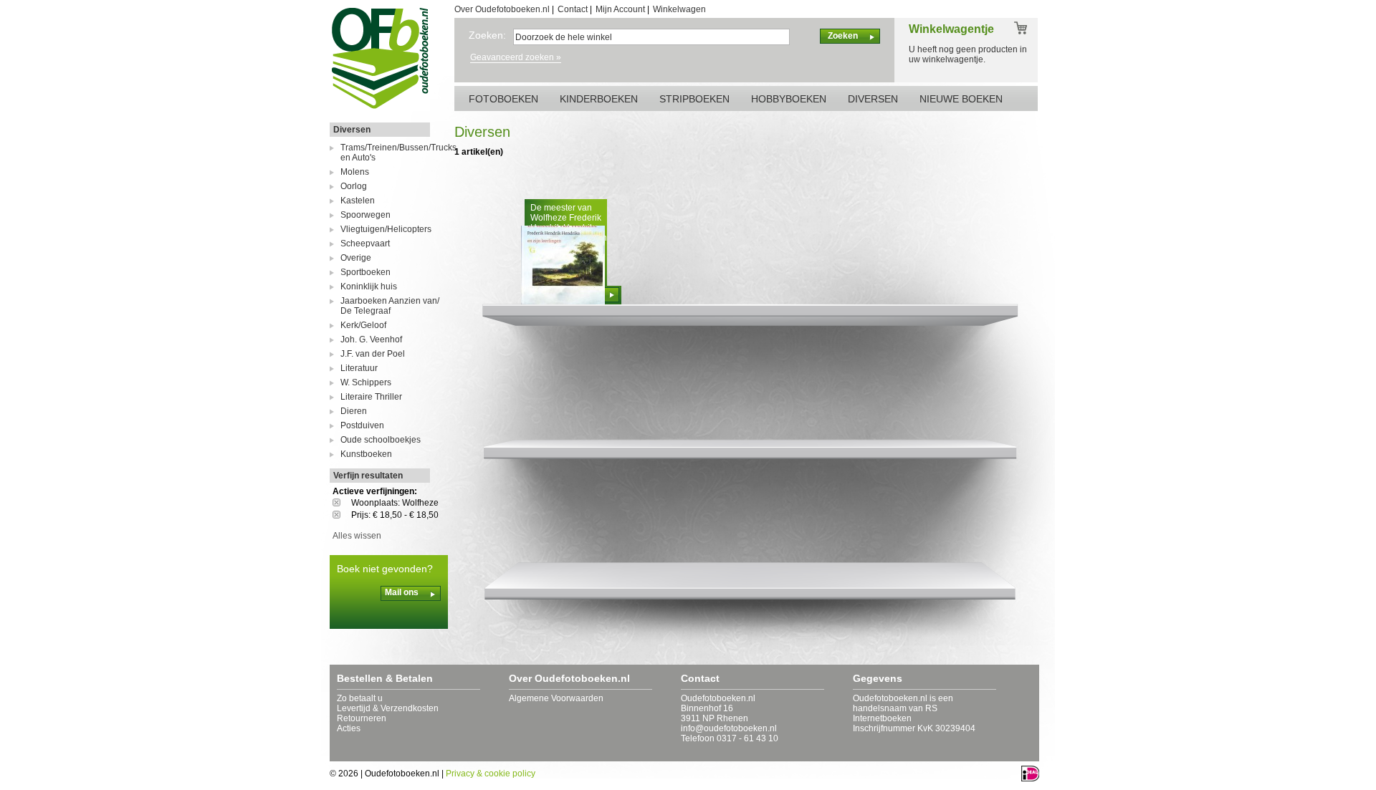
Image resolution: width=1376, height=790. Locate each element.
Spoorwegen (365, 215)
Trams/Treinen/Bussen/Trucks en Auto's (394, 153)
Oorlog (353, 186)
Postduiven (362, 425)
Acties (348, 728)
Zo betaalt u (360, 698)
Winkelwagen (679, 9)
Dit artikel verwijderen (342, 502)
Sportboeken (365, 272)
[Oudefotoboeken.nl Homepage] (380, 108)
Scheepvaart (365, 244)
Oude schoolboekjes (380, 440)
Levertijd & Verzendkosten (388, 708)
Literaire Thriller (371, 397)
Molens (354, 172)
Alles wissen (357, 536)
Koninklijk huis (368, 286)
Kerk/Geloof (363, 325)
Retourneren (361, 718)
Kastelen (357, 201)
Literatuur (359, 368)
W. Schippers (365, 382)
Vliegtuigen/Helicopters (385, 229)
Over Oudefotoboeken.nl (502, 9)
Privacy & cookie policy (490, 774)
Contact (573, 9)
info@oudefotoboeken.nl (729, 728)
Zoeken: (487, 35)
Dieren (353, 411)
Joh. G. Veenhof (371, 339)
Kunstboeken (366, 454)
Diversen (352, 130)
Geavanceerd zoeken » (515, 57)
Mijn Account (620, 9)
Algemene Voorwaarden (556, 698)
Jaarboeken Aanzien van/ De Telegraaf (389, 306)
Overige (355, 258)
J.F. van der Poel (372, 354)
